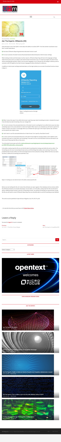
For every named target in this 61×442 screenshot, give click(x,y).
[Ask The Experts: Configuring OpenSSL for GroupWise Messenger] (30, 342)
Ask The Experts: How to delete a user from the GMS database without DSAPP (23, 394)
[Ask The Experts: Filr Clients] (30, 320)
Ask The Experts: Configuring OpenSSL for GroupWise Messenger (20, 349)
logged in (10, 222)
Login (49, 431)
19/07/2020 (13, 373)
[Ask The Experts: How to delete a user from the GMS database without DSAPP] (30, 387)
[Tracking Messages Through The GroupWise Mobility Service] (30, 409)
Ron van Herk (5, 43)
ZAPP (23, 43)
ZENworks (12, 38)
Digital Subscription (29, 208)
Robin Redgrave (7, 328)
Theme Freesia (16, 431)
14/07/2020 (13, 396)
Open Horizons (55, 431)
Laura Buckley (7, 351)
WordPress (22, 431)
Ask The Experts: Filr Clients (10, 327)
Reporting (20, 43)
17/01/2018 (12, 43)
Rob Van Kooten (7, 418)
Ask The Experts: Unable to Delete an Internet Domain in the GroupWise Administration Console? (28, 372)
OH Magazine (5, 431)
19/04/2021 (14, 328)
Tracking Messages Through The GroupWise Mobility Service (18, 417)
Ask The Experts (5, 38)
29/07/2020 (13, 351)
